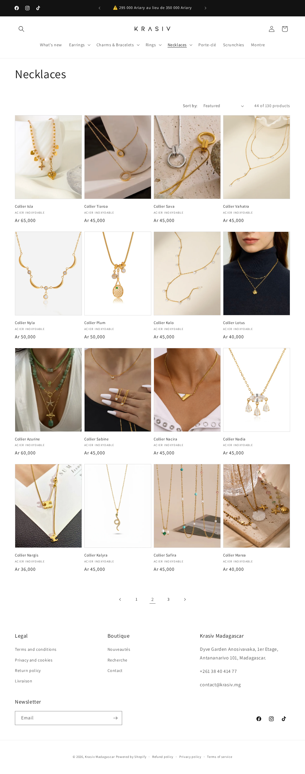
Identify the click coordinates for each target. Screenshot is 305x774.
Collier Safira (165, 555)
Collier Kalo (164, 322)
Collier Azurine (27, 439)
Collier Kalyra (96, 555)
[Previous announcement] (99, 8)
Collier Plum (94, 322)
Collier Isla (24, 206)
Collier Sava (164, 206)
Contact (115, 670)
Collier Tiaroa (96, 206)
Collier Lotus (234, 322)
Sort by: (190, 105)
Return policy (28, 670)
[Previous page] (120, 599)
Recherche (117, 660)
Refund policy (162, 757)
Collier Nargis (26, 555)
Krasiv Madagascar (100, 757)
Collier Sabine (96, 439)
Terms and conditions (36, 649)
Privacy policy (190, 757)
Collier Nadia (234, 439)
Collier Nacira (165, 439)
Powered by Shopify (131, 757)
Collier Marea (234, 555)
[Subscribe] (115, 718)
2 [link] (152, 599)
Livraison (23, 681)
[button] (21, 29)
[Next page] (184, 599)
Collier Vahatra (236, 206)
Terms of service (219, 757)
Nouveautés (119, 649)
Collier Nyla (25, 322)
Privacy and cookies (33, 660)
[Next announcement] (205, 8)
